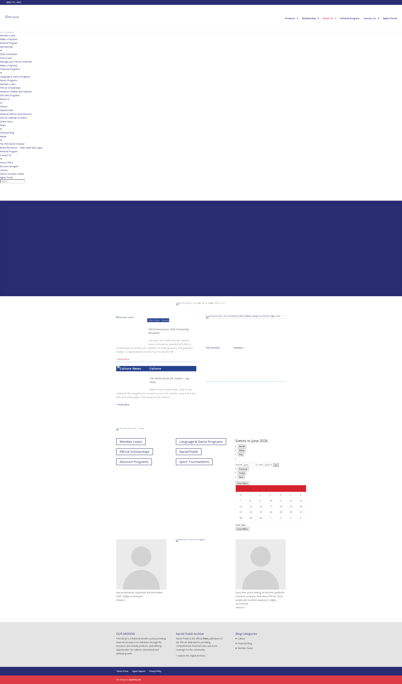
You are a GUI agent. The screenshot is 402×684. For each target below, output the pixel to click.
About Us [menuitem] (4, 101)
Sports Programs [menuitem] (8, 80)
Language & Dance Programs (201, 442)
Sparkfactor (135, 679)
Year (260, 464)
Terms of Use (122, 671)
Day (241, 454)
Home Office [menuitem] (6, 162)
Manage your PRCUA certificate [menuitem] (16, 61)
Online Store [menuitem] (6, 121)
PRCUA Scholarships (134, 452)
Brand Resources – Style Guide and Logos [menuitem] (21, 147)
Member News (158, 320)
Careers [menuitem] (4, 170)
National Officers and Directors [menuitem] (16, 114)
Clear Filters (242, 483)
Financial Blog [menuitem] (7, 132)
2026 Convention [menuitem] (8, 54)
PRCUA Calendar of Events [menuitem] (13, 117)
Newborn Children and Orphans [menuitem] (16, 91)
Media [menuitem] (3, 138)
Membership (309, 18)
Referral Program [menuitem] (9, 42)
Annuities (238, 347)
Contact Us (370, 18)
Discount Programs (134, 462)
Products (290, 18)
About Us (328, 18)
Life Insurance (213, 347)
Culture (155, 368)
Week (241, 450)
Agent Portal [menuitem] (6, 177)
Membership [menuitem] (6, 48)
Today (242, 473)
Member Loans (131, 442)
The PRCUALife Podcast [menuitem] (12, 143)
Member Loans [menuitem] (8, 35)
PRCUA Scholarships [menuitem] (10, 87)
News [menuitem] (3, 127)
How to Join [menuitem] (6, 57)
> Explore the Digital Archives (190, 655)
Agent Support (138, 671)
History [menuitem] (3, 106)
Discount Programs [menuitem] (10, 95)
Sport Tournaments (194, 462)
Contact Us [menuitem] (5, 157)
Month (242, 446)
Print (241, 525)
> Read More (122, 359)
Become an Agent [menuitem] (9, 166)
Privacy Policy (155, 671)
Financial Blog (245, 643)
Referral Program (349, 18)
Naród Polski (188, 452)
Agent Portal (390, 18)
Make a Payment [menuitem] (8, 39)
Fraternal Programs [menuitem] (10, 71)
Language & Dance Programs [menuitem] (15, 76)
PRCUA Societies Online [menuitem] (12, 173)
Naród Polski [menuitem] (6, 110)
